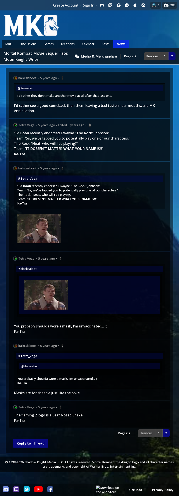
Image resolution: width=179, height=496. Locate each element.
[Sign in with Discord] (102, 5)
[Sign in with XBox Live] (143, 5)
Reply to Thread (31, 443)
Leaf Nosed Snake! (67, 415)
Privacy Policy (163, 490)
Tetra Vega (26, 125)
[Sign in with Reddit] (127, 5)
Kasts (106, 44)
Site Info (135, 490)
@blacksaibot (27, 269)
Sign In (88, 5)
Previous (152, 56)
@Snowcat (25, 88)
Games (49, 44)
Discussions (28, 44)
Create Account (66, 5)
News (121, 44)
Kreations (68, 44)
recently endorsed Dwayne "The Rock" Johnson (69, 133)
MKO (8, 44)
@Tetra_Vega (27, 178)
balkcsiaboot (27, 78)
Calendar (88, 44)
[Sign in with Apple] (135, 5)
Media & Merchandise (99, 56)
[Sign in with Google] (118, 5)
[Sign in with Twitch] (110, 5)
